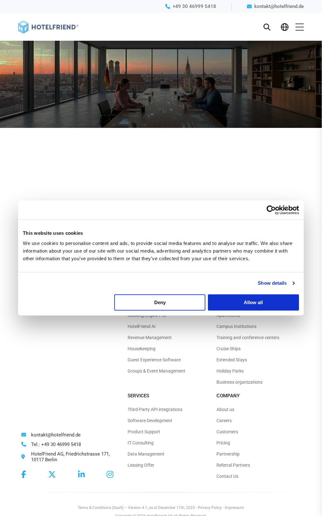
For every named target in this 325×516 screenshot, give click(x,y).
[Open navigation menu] (299, 27)
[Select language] (285, 27)
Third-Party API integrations (155, 409)
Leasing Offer (141, 465)
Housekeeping (142, 348)
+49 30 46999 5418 (194, 6)
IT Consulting (141, 442)
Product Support (144, 431)
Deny (160, 302)
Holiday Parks (230, 370)
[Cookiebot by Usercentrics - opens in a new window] (271, 210)
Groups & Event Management (156, 370)
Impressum (234, 508)
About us (225, 409)
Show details (272, 283)
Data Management (146, 454)
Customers (227, 431)
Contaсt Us (227, 476)
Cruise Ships (228, 348)
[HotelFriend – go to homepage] (48, 27)
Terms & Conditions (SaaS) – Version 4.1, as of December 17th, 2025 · (138, 508)
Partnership (228, 454)
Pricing (223, 442)
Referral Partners (233, 465)
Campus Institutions (236, 326)
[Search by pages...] (267, 27)
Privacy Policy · (211, 508)
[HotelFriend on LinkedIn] (81, 474)
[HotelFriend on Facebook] (23, 474)
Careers (224, 420)
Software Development (150, 420)
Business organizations (239, 382)
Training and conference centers (247, 337)
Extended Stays (231, 359)
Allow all (253, 302)
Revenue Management (150, 337)
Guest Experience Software (154, 359)
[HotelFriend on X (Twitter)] (52, 474)
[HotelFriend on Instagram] (110, 474)
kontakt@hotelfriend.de (279, 6)
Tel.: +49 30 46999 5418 (55, 444)
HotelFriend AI (142, 326)
